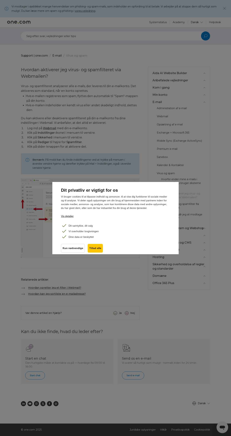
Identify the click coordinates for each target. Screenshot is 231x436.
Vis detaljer (67, 216)
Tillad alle (95, 248)
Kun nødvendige (73, 248)
